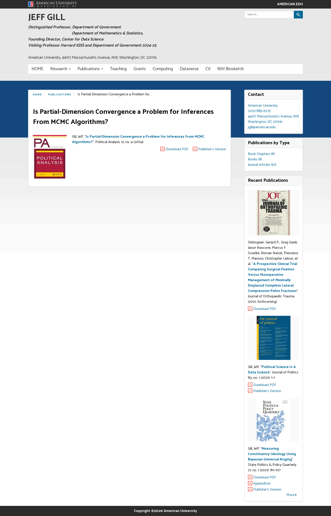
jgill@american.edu (262, 127)
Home (37, 69)
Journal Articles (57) (262, 165)
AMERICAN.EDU (290, 4)
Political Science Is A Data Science (272, 369)
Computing (163, 69)
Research (58, 69)
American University (263, 106)
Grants (140, 69)
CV (208, 69)
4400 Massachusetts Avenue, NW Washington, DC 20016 (273, 119)
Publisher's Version (212, 149)
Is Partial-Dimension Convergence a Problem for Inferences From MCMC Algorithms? (138, 139)
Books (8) (255, 159)
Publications (88, 69)
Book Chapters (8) (261, 154)
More (290, 495)
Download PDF (177, 149)
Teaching (118, 69)
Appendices (262, 483)
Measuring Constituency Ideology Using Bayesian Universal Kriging (272, 454)
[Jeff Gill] (52, 4)
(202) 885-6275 (259, 111)
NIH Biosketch (230, 69)
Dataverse (189, 69)
